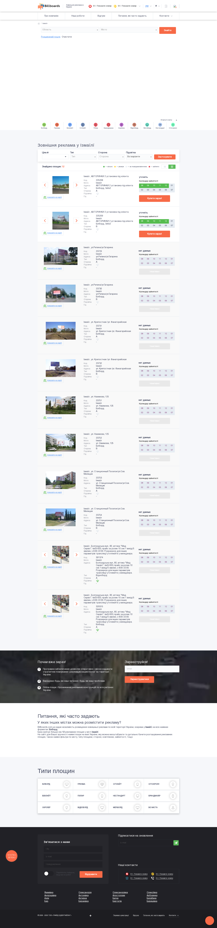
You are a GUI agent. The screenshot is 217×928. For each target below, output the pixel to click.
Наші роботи (77, 16)
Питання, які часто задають (132, 16)
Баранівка (84, 901)
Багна (115, 898)
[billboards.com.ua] (50, 6)
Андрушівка (50, 896)
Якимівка (48, 893)
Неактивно (154, 272)
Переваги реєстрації (121, 915)
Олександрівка (120, 893)
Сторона (102, 153)
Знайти (167, 30)
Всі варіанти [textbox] (133, 157)
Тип (72, 153)
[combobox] (70, 30)
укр (147, 6)
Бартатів (117, 901)
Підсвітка (131, 153)
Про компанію (51, 16)
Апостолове (119, 896)
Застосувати (165, 157)
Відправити (91, 874)
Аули (46, 898)
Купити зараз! (154, 198)
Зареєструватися (139, 679)
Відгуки (101, 16)
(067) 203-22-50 (7, 927)
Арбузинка (152, 896)
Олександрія (85, 893)
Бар (46, 901)
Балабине (151, 898)
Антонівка (84, 896)
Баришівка (152, 901)
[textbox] (70, 29)
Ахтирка (83, 898)
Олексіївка (152, 893)
